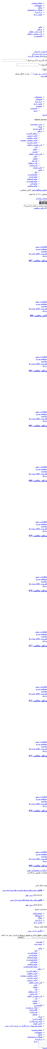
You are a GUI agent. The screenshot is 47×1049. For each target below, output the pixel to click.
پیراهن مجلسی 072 (38, 700)
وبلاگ (40, 918)
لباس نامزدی (32, 978)
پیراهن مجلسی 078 (38, 590)
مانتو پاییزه (33, 955)
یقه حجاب (33, 1012)
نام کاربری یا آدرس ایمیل (36, 60)
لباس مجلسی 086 (38, 315)
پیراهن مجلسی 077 (38, 645)
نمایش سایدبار (41, 198)
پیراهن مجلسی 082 (38, 370)
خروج (45, 115)
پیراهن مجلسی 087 (38, 260)
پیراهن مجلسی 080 (38, 480)
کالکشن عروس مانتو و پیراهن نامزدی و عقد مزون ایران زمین (22, 890)
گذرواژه (43, 65)
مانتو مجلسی (32, 964)
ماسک (34, 1014)
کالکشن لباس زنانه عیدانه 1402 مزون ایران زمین (26, 900)
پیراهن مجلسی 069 (38, 865)
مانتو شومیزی (31, 960)
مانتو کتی (33, 962)
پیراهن (34, 190)
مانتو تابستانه (32, 957)
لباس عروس (32, 980)
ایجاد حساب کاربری (35, 56)
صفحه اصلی (37, 913)
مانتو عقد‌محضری (30, 966)
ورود (44, 69)
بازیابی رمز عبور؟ (40, 74)
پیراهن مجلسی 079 (38, 535)
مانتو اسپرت (32, 953)
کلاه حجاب (33, 1010)
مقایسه (44, 251)
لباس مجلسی (32, 973)
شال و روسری (31, 1008)
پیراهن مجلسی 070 (38, 810)
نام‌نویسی (33, 108)
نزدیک (44, 256)
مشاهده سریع (41, 249)
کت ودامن (33, 994)
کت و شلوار (32, 992)
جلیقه (35, 1003)
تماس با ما (38, 922)
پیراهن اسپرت (31, 971)
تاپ (35, 998)
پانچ (36, 951)
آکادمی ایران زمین (35, 931)
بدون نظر (29, 895)
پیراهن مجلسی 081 (38, 425)
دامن (35, 985)
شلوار (35, 987)
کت (35, 989)
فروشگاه (40, 190)
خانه (45, 190)
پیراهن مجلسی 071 (38, 755)
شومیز (34, 1001)
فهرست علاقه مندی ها (38, 254)
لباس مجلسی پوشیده (28, 976)
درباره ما (38, 920)
